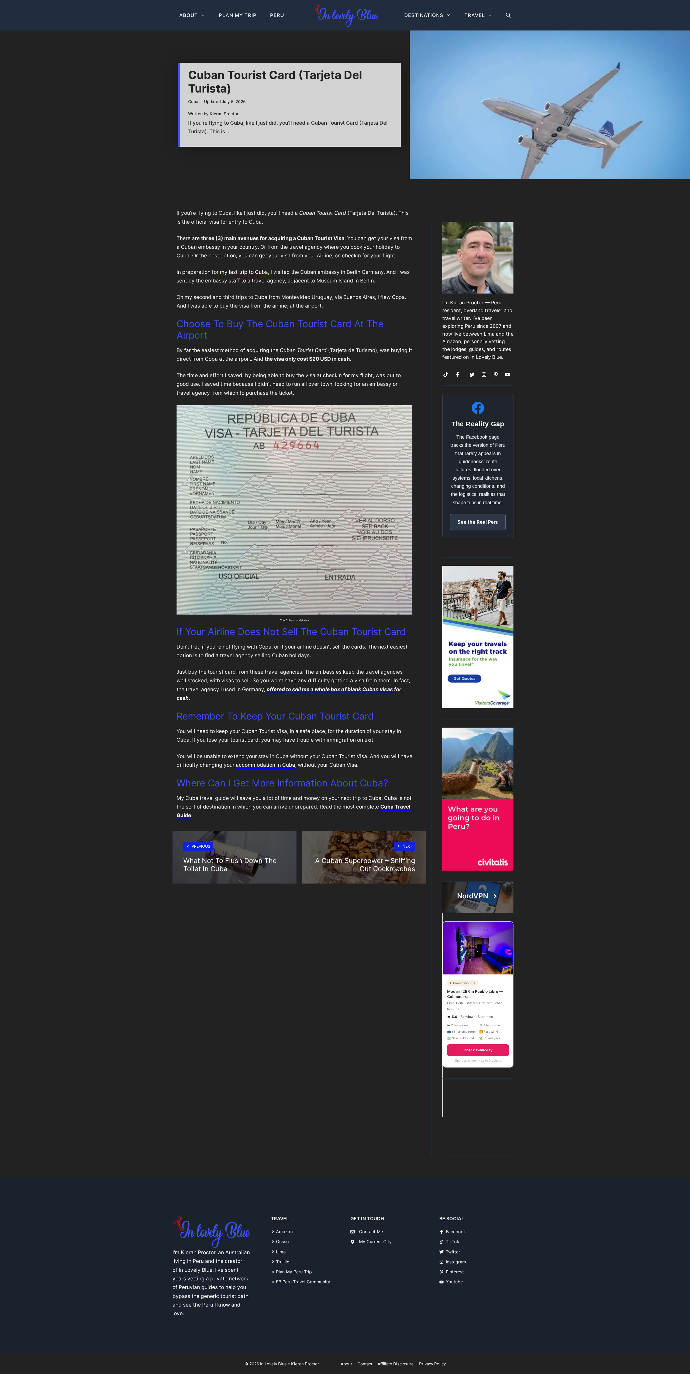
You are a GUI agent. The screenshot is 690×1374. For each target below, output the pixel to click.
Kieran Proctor (305, 1363)
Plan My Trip (238, 15)
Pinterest (455, 1271)
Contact (364, 1363)
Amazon (284, 1231)
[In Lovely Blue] (345, 15)
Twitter (453, 1251)
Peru (277, 15)
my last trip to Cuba (244, 272)
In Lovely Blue (273, 1363)
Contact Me (371, 1231)
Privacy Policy (432, 1363)
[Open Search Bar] (508, 15)
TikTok (452, 1241)
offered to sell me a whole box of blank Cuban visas (330, 689)
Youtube (454, 1281)
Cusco (282, 1241)
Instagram (456, 1261)
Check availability (478, 1050)
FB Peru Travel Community (303, 1281)
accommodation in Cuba (265, 765)
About (188, 15)
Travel (474, 15)
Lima (281, 1251)
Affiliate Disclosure (396, 1363)
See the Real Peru (478, 522)
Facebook (456, 1231)
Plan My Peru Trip (294, 1271)
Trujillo (282, 1261)
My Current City (375, 1241)
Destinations (423, 15)
